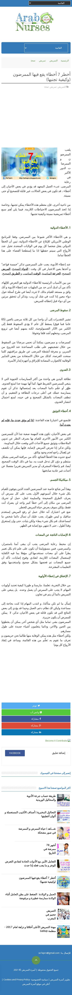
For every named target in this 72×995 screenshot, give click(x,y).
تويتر (34, 705)
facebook (14, 753)
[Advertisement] (41, 121)
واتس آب (34, 712)
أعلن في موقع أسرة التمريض (36, 984)
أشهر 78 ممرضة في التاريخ (50, 849)
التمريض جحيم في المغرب (51, 914)
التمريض (53, 60)
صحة (33, 60)
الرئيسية (65, 60)
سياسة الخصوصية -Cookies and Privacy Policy (25, 979)
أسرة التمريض (28, 970)
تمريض (42, 60)
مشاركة (35, 719)
